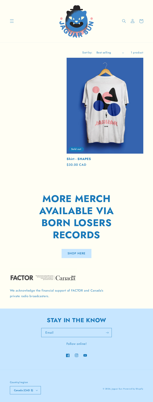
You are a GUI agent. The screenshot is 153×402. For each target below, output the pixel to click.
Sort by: (87, 52)
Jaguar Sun (117, 388)
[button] (11, 21)
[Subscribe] (107, 332)
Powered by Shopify (133, 388)
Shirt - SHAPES (79, 159)
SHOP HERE (76, 253)
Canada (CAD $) (23, 390)
